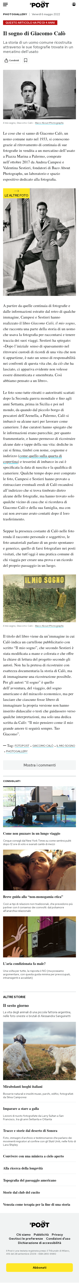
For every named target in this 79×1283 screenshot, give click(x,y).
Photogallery (15, 14)
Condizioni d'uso (58, 1239)
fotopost (22, 745)
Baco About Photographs (49, 122)
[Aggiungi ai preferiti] (25, 60)
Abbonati (39, 1268)
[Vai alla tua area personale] (74, 4)
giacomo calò (42, 745)
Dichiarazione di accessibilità (39, 1243)
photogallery (17, 751)
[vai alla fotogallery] (39, 242)
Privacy (57, 1235)
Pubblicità (41, 1235)
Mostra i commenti (40, 765)
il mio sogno (66, 745)
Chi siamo (23, 1235)
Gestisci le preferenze (26, 1239)
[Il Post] (39, 4)
